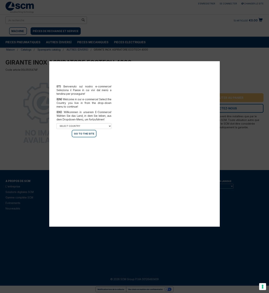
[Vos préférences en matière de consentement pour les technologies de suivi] (262, 286)
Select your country (86, 81)
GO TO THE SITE (84, 133)
